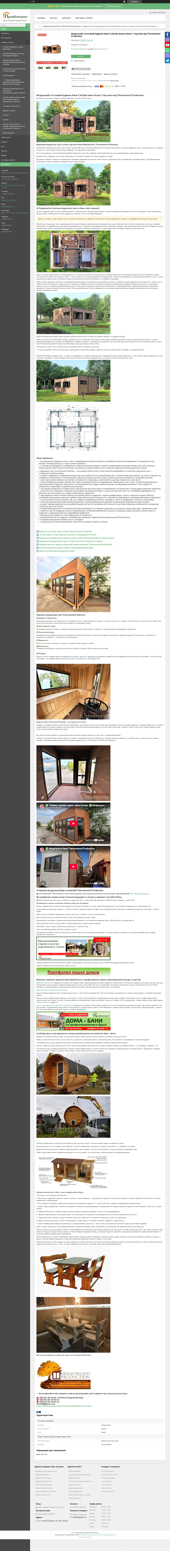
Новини (4, 142)
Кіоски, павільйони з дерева (46, 1491)
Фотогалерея (6, 38)
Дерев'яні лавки (75, 1478)
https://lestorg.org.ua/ (9, 200)
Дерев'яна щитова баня (45, 983)
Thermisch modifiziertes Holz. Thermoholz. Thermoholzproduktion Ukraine (14, 91)
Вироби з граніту (9, 110)
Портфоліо (5, 33)
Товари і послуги (7, 42)
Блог (3, 146)
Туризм (5, 120)
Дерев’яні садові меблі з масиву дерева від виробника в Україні (14, 62)
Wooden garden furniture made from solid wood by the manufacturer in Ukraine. (14, 99)
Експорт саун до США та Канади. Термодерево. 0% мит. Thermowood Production (14, 126)
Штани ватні (106, 1481)
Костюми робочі (108, 1471)
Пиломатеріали (8, 75)
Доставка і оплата (8, 160)
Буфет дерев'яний (75, 1491)
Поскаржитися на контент (88, 1535)
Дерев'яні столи (74, 1485)
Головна (41, 18)
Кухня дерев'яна (75, 1498)
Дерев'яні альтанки (43, 1495)
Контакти (66, 18)
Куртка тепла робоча (110, 1475)
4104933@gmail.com (8, 207)
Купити (81, 56)
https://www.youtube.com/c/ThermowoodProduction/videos (64, 1406)
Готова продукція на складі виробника (13, 48)
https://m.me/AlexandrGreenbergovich (15, 213)
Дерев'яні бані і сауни (43, 1478)
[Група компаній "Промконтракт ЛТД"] (15, 15)
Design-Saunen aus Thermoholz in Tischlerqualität (14, 70)
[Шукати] (27, 25)
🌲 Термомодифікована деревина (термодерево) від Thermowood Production (13, 82)
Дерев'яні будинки (42, 1475)
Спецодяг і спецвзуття (11, 106)
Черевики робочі (108, 1491)
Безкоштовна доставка (82, 69)
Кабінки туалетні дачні (44, 1488)
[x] (40, 1412)
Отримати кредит (113, 6)
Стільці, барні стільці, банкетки (80, 1481)
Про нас (4, 151)
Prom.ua (96, 1533)
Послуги (6, 115)
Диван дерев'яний (75, 1488)
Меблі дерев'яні (74, 1471)
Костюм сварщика (108, 1478)
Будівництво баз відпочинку (46, 1471)
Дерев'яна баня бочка (44, 1481)
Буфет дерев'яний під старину (80, 1495)
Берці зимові (106, 1488)
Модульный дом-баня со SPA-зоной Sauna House (62, 26)
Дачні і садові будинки (44, 1485)
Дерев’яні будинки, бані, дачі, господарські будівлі (14, 54)
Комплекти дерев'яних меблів (80, 1475)
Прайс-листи (6, 137)
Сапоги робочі (107, 1485)
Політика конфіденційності (106, 1535)
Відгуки (4, 155)
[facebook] (37, 1412)
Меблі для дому (8, 133)
